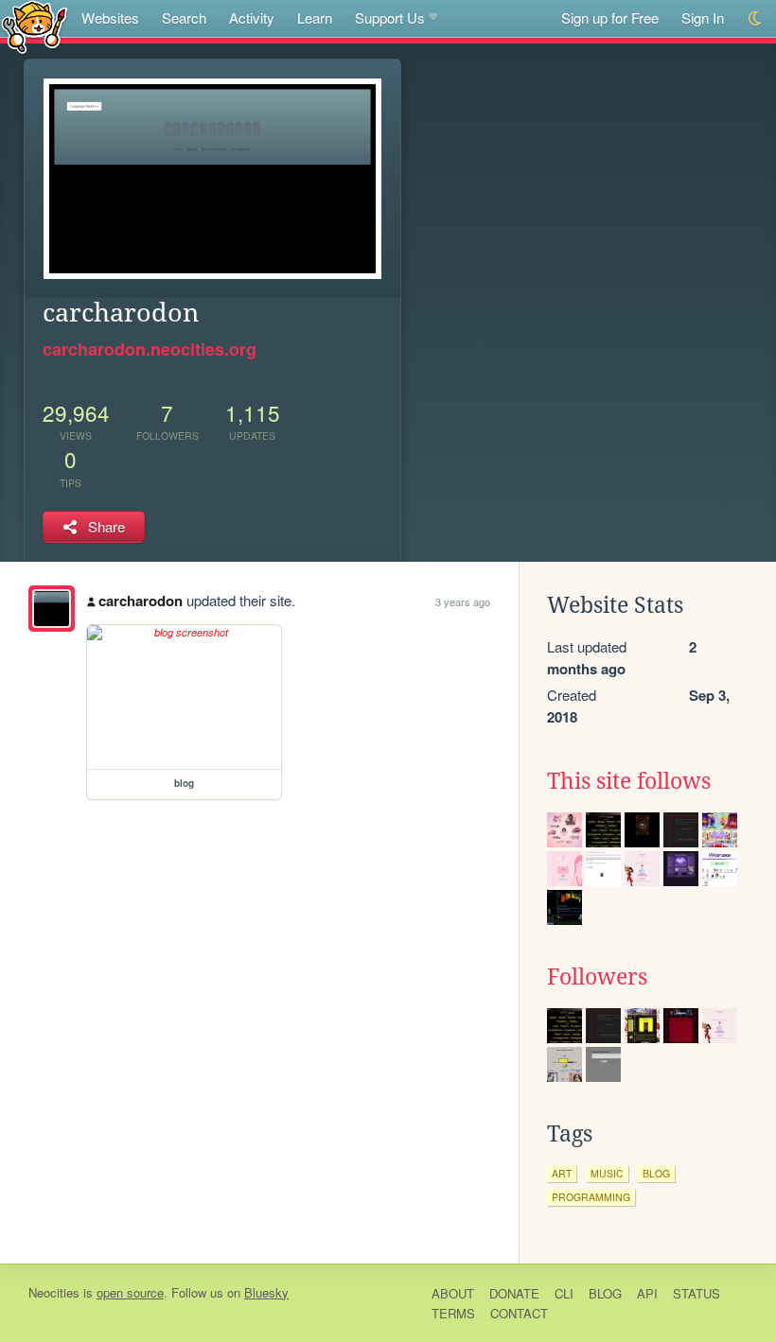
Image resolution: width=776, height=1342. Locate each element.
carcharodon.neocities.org (149, 349)
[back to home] (34, 26)
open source (130, 1292)
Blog (605, 1293)
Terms (453, 1313)
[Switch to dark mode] (755, 18)
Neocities (53, 1292)
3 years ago (462, 601)
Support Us (390, 17)
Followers (597, 977)
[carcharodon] (51, 608)
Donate (514, 1293)
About (453, 1293)
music (607, 1173)
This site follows (629, 781)
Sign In (702, 17)
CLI (564, 1293)
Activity (251, 17)
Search (184, 17)
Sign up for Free (610, 17)
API (647, 1293)
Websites (110, 17)
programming (591, 1197)
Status (696, 1293)
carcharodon (140, 600)
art (562, 1173)
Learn (314, 17)
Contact (519, 1313)
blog (656, 1173)
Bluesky (266, 1292)
